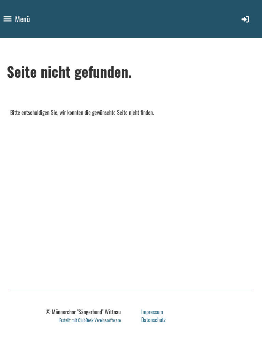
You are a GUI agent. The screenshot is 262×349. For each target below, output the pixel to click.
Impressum (152, 312)
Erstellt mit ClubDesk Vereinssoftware (90, 320)
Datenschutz (153, 320)
